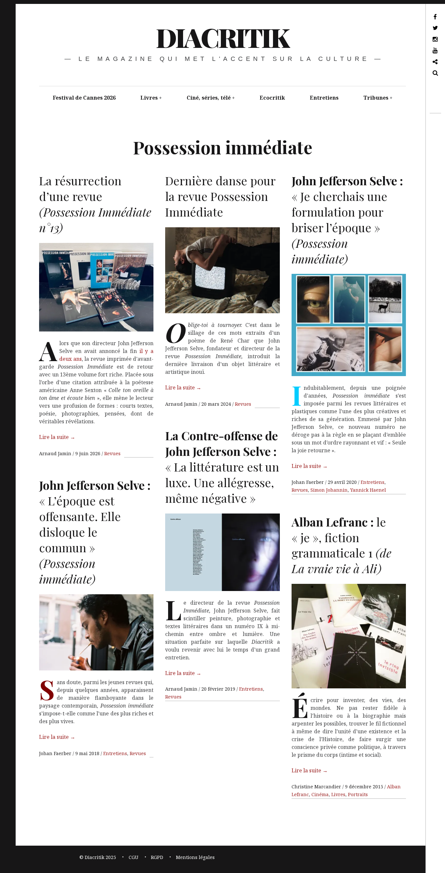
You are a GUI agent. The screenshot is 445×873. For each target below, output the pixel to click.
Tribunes (375, 97)
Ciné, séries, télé (209, 97)
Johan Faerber (308, 482)
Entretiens (324, 97)
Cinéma (320, 794)
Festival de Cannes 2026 (84, 97)
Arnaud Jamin (56, 453)
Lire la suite (57, 437)
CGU (133, 857)
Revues (112, 453)
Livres (149, 97)
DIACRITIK (222, 37)
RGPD (157, 857)
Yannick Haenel (368, 490)
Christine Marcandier (317, 786)
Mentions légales (195, 857)
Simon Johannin (329, 490)
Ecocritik (272, 97)
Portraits (358, 794)
